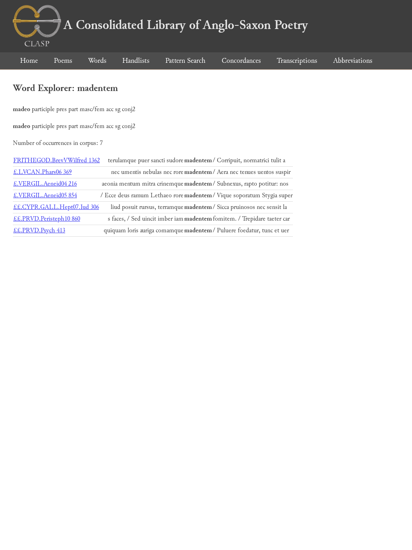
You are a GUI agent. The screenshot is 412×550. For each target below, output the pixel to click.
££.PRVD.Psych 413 (39, 230)
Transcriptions (297, 61)
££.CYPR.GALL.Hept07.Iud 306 (56, 207)
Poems (63, 61)
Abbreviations (352, 61)
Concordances (241, 61)
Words (97, 61)
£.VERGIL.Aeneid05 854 (45, 195)
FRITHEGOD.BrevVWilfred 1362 (56, 160)
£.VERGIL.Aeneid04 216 (45, 183)
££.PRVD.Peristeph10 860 (46, 218)
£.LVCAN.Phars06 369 (42, 172)
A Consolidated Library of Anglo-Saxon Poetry (186, 25)
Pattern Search (185, 61)
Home (29, 61)
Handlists (135, 61)
